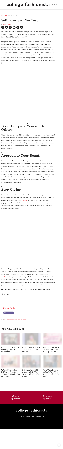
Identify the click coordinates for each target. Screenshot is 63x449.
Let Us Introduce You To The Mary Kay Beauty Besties (52, 349)
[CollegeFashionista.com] (28, 4)
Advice (6, 319)
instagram (49, 396)
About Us (21, 416)
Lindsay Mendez (6, 24)
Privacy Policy (30, 416)
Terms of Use (40, 416)
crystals (4, 277)
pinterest (17, 398)
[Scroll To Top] (59, 445)
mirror (16, 177)
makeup (24, 200)
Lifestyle (4, 15)
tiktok (17, 396)
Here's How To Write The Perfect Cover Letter (31, 349)
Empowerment (12, 319)
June (17, 319)
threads (48, 398)
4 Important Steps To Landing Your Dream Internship (10, 349)
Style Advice (22, 319)
